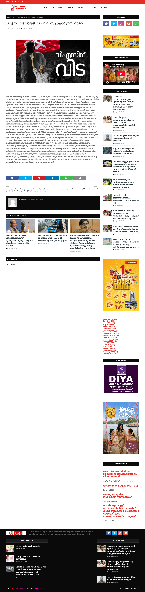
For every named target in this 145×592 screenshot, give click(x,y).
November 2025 (111, 335)
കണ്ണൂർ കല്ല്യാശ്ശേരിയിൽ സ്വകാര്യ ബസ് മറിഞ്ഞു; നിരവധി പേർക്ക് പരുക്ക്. (123, 151)
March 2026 (109, 328)
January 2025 (110, 354)
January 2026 (110, 332)
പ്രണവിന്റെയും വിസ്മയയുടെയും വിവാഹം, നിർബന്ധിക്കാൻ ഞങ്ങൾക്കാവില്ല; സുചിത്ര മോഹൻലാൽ (124, 122)
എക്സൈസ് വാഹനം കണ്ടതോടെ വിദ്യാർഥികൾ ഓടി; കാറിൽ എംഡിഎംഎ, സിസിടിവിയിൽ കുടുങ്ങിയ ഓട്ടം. (126, 243)
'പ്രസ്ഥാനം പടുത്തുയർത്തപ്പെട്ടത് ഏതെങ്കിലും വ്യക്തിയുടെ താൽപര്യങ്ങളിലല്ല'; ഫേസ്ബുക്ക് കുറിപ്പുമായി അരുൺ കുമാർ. (123, 103)
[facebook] (106, 23)
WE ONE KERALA (14, 28)
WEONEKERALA (39, 588)
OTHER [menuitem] (102, 8)
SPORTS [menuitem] (71, 8)
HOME (8, 2)
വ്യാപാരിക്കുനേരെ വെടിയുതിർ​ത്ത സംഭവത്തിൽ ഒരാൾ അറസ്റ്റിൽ (126, 138)
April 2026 (109, 326)
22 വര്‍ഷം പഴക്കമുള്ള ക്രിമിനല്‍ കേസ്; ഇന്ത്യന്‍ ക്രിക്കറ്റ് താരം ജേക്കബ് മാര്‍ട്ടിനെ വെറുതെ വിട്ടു (126, 228)
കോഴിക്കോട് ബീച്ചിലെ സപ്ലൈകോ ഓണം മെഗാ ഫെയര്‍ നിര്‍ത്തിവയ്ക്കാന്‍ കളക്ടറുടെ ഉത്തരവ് (123, 183)
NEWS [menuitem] (46, 8)
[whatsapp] (136, 23)
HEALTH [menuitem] (81, 8)
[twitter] (114, 23)
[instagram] (121, 23)
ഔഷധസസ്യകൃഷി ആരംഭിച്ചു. (121, 485)
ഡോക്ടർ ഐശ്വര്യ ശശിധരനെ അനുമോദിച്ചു (117, 495)
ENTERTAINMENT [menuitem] (58, 8)
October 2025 (110, 337)
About (14, 2)
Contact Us (135, 588)
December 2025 (111, 334)
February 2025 (110, 352)
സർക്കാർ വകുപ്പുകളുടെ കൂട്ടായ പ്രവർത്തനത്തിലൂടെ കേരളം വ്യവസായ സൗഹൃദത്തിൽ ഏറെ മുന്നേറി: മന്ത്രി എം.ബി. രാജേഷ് (126, 167)
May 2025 (108, 346)
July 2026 (109, 321)
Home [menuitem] (38, 8)
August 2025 (110, 341)
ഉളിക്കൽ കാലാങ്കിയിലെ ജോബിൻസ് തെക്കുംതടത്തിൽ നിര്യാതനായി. (120, 474)
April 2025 (109, 348)
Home (9, 17)
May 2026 (108, 325)
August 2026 (110, 319)
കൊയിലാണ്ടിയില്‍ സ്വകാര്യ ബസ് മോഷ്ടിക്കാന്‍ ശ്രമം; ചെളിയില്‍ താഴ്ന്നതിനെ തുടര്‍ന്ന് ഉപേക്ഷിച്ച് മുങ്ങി (52, 237)
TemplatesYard (21, 588)
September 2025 (111, 339)
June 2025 (109, 345)
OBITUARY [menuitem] (92, 8)
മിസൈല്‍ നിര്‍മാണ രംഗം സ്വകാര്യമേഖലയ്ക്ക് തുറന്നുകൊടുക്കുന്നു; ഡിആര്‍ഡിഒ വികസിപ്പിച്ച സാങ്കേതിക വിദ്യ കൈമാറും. (20, 240)
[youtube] (129, 23)
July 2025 (108, 343)
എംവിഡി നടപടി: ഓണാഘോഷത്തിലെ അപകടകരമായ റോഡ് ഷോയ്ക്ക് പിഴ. (126, 199)
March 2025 (109, 350)
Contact (20, 2)
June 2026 (109, 323)
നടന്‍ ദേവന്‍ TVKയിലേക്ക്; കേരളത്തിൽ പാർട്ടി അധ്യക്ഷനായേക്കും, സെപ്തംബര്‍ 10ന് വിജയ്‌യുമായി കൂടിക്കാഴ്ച (126, 214)
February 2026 (110, 330)
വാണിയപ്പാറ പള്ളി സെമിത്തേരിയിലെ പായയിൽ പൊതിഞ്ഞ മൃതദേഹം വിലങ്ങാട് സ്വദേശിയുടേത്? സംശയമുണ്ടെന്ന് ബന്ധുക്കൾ (121, 511)
